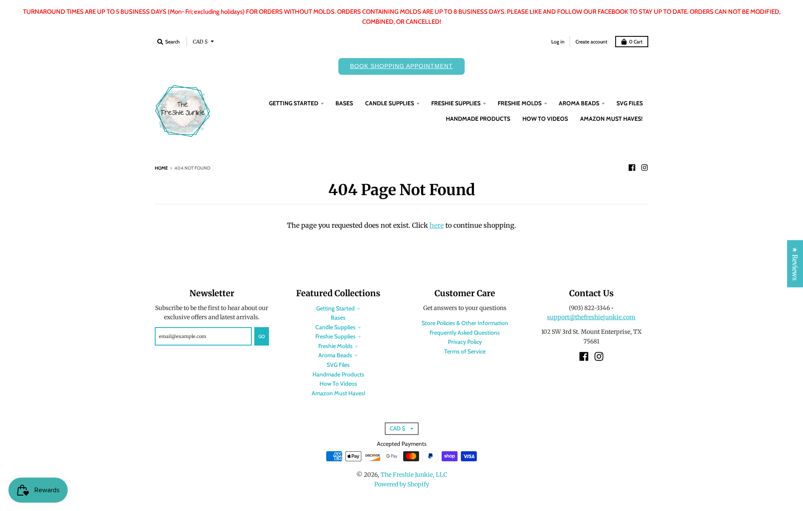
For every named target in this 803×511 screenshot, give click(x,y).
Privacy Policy (465, 342)
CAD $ (200, 41)
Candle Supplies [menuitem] (389, 103)
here (437, 225)
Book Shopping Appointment (401, 66)
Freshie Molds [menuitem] (520, 103)
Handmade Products (338, 374)
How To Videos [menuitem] (545, 118)
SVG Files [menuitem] (629, 103)
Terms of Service (465, 351)
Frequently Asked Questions (465, 332)
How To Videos (338, 383)
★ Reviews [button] (795, 263)
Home (161, 168)
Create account (591, 41)
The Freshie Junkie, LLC (414, 474)
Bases (338, 317)
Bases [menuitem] (344, 103)
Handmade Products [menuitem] (478, 118)
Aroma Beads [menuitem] (579, 103)
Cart (635, 41)
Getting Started (335, 308)
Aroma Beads (335, 355)
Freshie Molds (335, 346)
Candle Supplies (335, 327)
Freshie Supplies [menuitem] (456, 103)
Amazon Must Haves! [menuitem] (611, 118)
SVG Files (338, 365)
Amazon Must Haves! (338, 393)
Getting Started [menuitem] (293, 103)
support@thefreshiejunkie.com (591, 317)
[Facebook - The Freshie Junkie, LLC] (632, 167)
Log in (558, 41)
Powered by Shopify (401, 484)
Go (261, 336)
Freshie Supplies (335, 336)
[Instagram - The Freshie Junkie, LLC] (644, 167)
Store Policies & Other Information (465, 323)
